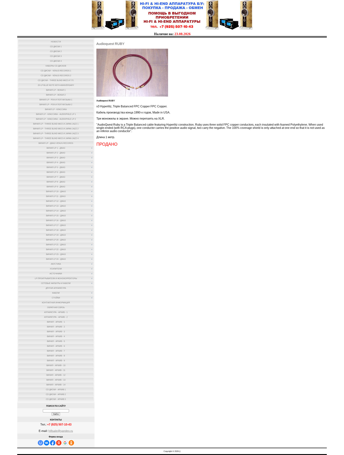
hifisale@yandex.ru (60, 430)
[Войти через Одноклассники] (71, 443)
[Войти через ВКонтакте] (46, 443)
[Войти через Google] (65, 443)
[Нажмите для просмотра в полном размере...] (132, 96)
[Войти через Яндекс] (58, 443)
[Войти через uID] (40, 443)
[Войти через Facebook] (52, 443)
